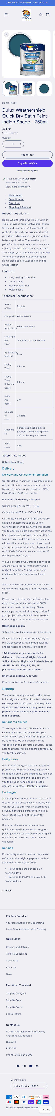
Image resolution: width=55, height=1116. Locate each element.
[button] (6, 14)
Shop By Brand (14, 1000)
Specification (16, 199)
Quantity (6, 138)
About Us (11, 967)
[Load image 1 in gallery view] (10, 88)
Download (14, 203)
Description (15, 195)
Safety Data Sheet (12, 462)
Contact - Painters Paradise (18, 732)
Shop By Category (16, 993)
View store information (18, 186)
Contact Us (12, 960)
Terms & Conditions (16, 953)
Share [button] (8, 890)
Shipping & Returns (20, 207)
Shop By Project (15, 1007)
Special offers (13, 1014)
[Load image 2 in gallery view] (27, 88)
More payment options (27, 170)
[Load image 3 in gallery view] (44, 88)
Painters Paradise (22, 1108)
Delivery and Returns (17, 947)
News (9, 974)
